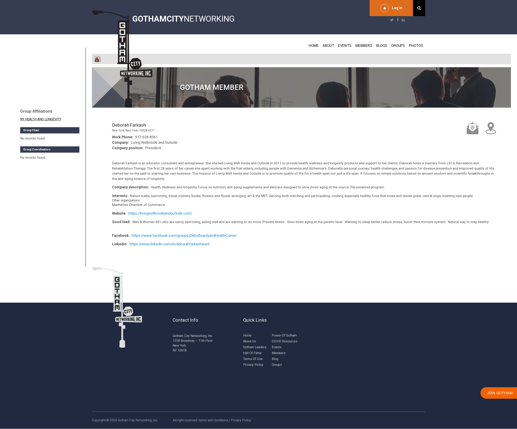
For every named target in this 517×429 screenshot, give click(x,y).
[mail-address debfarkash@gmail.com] (473, 128)
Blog (275, 359)
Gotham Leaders (254, 347)
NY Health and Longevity (40, 119)
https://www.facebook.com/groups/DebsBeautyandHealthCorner (184, 235)
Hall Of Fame (252, 353)
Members (363, 45)
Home (314, 45)
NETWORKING (183, 19)
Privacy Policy (253, 365)
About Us (249, 341)
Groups (398, 45)
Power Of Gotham (284, 335)
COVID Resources (284, 341)
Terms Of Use (253, 359)
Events (344, 45)
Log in (397, 8)
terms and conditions (213, 420)
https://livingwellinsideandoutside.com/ (160, 213)
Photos (416, 45)
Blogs (381, 45)
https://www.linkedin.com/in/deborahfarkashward (169, 244)
